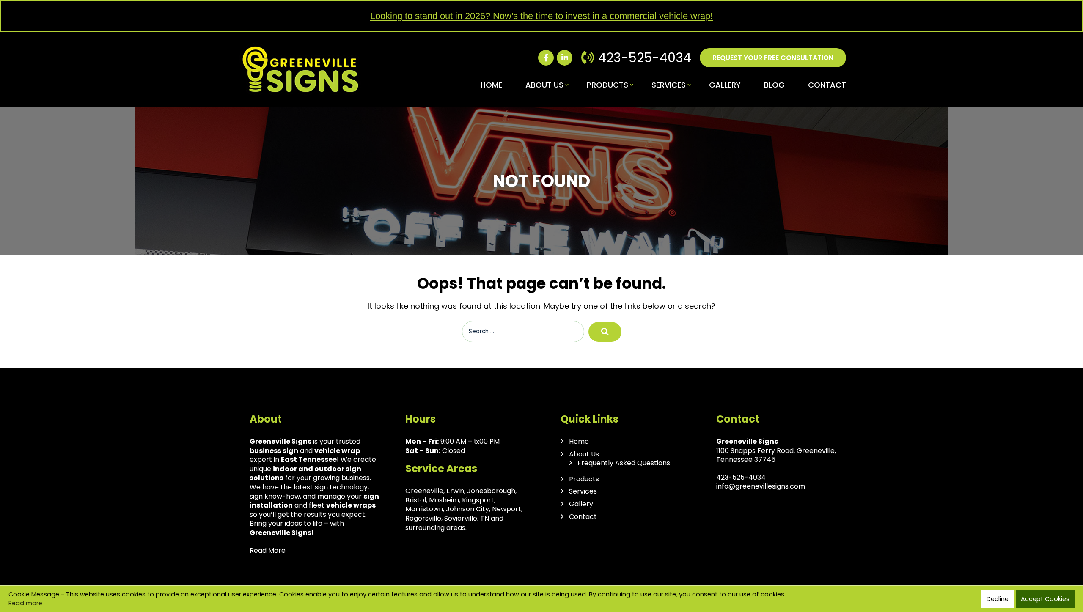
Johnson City (467, 509)
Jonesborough (491, 491)
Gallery (725, 85)
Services (668, 85)
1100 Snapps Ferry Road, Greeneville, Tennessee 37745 (776, 455)
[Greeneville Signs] (300, 46)
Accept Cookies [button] (1045, 599)
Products (607, 85)
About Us (544, 85)
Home (491, 85)
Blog (774, 85)
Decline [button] (998, 599)
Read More (268, 550)
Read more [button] (25, 603)
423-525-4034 (644, 58)
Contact (827, 85)
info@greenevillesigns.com (760, 486)
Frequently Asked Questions (623, 463)
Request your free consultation (772, 58)
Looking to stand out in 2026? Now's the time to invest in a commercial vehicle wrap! (541, 16)
